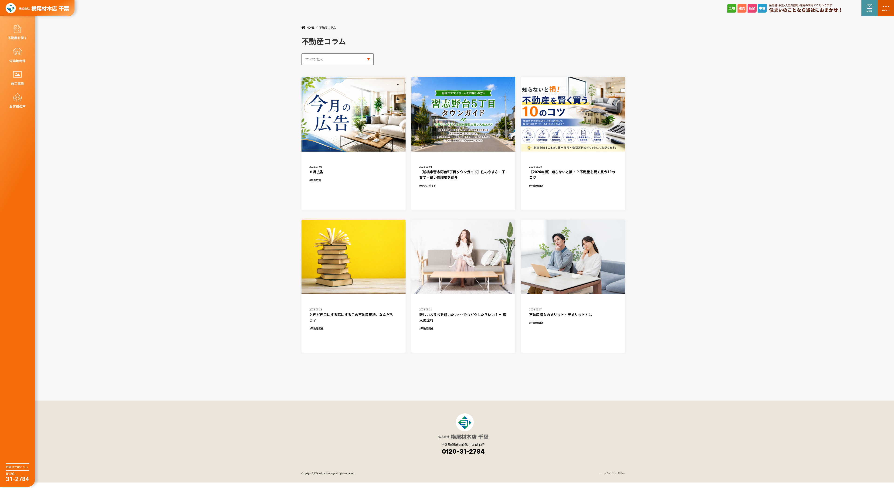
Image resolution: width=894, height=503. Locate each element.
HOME (311, 27)
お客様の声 (17, 106)
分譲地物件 (17, 60)
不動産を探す (17, 37)
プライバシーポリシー (614, 473)
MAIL (869, 11)
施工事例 (17, 83)
